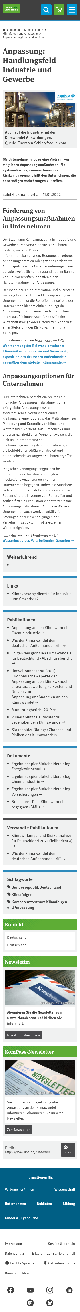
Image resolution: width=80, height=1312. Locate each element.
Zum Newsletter (18, 1129)
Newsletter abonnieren (23, 1035)
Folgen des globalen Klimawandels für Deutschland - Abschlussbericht (42, 655)
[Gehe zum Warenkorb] (59, 9)
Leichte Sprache (22, 1262)
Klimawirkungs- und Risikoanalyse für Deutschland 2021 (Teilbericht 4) (42, 837)
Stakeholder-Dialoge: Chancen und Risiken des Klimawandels (41, 732)
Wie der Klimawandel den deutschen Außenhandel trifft (37, 642)
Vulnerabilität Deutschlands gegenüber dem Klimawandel (37, 719)
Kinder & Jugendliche (21, 1217)
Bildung (69, 1203)
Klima (52, 423)
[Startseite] (11, 8)
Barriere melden (17, 1272)
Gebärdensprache (61, 1262)
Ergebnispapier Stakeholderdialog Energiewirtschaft (41, 766)
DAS (61, 339)
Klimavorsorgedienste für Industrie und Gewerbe (42, 596)
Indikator (9, 534)
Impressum (13, 1243)
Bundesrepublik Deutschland (36, 887)
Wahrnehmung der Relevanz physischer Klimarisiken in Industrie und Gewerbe (33, 348)
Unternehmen (15, 1203)
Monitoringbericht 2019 (32, 709)
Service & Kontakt (61, 1243)
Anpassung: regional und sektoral (24, 37)
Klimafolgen (22, 894)
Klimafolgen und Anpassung (20, 33)
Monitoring (43, 339)
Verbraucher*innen (19, 1189)
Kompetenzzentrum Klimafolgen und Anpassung (37, 904)
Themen (15, 30)
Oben (67, 1152)
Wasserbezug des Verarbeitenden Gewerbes (37, 540)
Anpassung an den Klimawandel (31, 1107)
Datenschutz (14, 1253)
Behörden (44, 1203)
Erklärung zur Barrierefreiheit (53, 1253)
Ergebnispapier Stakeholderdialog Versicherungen (41, 791)
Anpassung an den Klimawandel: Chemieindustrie (40, 630)
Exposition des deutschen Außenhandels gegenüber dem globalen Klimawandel (34, 359)
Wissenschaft (64, 1189)
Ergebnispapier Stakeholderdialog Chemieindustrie (41, 778)
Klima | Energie (33, 30)
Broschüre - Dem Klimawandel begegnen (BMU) (37, 804)
